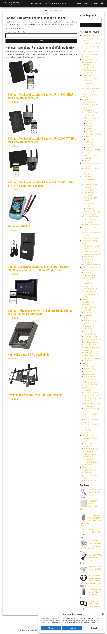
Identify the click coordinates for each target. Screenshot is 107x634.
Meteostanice (88, 222)
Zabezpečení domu (88, 435)
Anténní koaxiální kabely (92, 38)
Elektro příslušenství (13, 2)
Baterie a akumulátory (89, 60)
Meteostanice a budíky (89, 214)
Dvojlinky (87, 153)
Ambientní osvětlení (90, 179)
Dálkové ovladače (90, 307)
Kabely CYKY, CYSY (90, 155)
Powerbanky (88, 262)
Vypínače (89, 129)
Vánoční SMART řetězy (91, 395)
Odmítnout (72, 628)
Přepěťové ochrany (90, 291)
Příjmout (51, 628)
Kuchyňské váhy (89, 369)
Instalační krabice (90, 102)
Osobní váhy (88, 371)
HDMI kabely (90, 139)
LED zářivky (88, 187)
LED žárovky (36, 4)
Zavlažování (88, 361)
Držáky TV (87, 310)
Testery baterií (89, 73)
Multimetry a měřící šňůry (92, 233)
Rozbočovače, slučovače (92, 51)
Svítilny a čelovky (87, 315)
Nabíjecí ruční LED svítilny (92, 334)
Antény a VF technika (89, 36)
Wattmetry (87, 235)
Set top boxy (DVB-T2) (91, 313)
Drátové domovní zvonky (92, 89)
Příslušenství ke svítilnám (92, 339)
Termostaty (88, 350)
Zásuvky (89, 131)
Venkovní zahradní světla (92, 211)
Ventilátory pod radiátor (92, 358)
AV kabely (87, 137)
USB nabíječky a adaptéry (92, 265)
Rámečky (89, 126)
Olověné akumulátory (91, 70)
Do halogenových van (91, 470)
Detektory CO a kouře (91, 345)
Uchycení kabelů (89, 115)
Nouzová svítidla (89, 190)
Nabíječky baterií (89, 257)
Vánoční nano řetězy (91, 382)
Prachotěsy (90, 209)
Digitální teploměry (90, 219)
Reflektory (85, 299)
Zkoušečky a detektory (91, 238)
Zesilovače (87, 57)
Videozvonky (88, 465)
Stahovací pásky (89, 110)
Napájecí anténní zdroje (92, 46)
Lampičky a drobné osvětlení (91, 163)
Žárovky (84, 467)
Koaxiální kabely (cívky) (91, 158)
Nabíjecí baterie (91, 4)
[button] (103, 614)
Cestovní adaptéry (90, 275)
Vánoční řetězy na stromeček (57, 4)
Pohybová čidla (89, 195)
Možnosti (93, 628)
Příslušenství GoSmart (91, 462)
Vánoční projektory (90, 385)
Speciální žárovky (90, 481)
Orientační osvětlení (90, 193)
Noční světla (88, 166)
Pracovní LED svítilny (91, 337)
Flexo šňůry (88, 283)
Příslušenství (90, 123)
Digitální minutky (89, 366)
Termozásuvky (89, 355)
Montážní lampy (89, 331)
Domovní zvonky (87, 75)
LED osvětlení (86, 177)
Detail (16, 102)
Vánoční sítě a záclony (91, 393)
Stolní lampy (88, 174)
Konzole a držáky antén (92, 43)
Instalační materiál (88, 99)
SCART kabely (91, 145)
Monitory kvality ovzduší (92, 225)
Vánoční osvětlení (88, 374)
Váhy (83, 363)
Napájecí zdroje (89, 259)
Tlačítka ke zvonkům (91, 91)
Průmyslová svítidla (90, 203)
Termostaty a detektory (90, 342)
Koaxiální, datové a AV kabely (91, 134)
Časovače (87, 273)
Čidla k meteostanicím (91, 217)
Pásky (86, 108)
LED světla (87, 182)
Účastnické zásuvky (90, 54)
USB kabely (90, 148)
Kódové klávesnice (90, 454)
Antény (86, 41)
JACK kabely (90, 142)
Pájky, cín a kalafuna (91, 105)
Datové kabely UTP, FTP (92, 150)
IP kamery (77, 4)
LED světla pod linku (90, 185)
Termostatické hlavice (91, 347)
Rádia (86, 49)
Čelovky (86, 318)
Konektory (87, 161)
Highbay (89, 206)
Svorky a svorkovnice (91, 113)
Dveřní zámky (88, 443)
